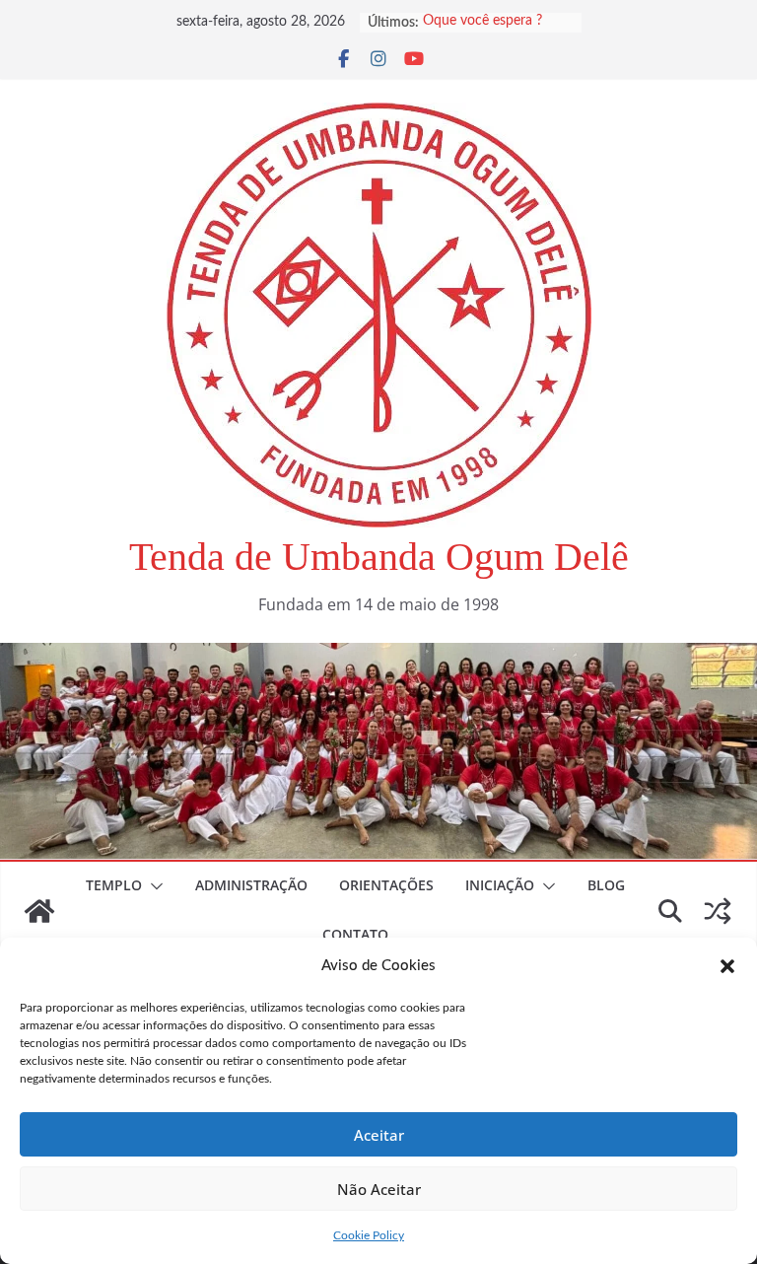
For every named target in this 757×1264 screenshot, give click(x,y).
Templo (114, 885)
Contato (355, 934)
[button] (727, 966)
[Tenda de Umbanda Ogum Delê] (378, 657)
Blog (606, 885)
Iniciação (499, 885)
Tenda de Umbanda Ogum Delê (379, 556)
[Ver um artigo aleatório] (717, 911)
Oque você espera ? (482, 23)
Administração (251, 885)
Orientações (386, 885)
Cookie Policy (368, 1235)
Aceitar (379, 1135)
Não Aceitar (379, 1189)
